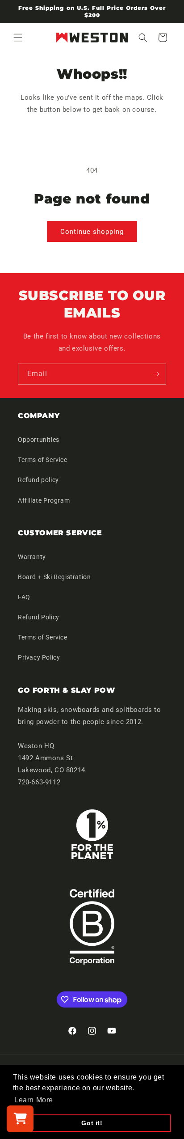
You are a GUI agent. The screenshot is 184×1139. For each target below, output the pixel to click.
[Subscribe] (156, 374)
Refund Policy (38, 617)
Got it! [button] (91, 1122)
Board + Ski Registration (54, 576)
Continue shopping (92, 232)
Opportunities (38, 439)
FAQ (24, 597)
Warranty (32, 556)
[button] (18, 37)
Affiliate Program (44, 500)
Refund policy (38, 479)
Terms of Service (42, 459)
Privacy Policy (39, 657)
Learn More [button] (33, 1100)
